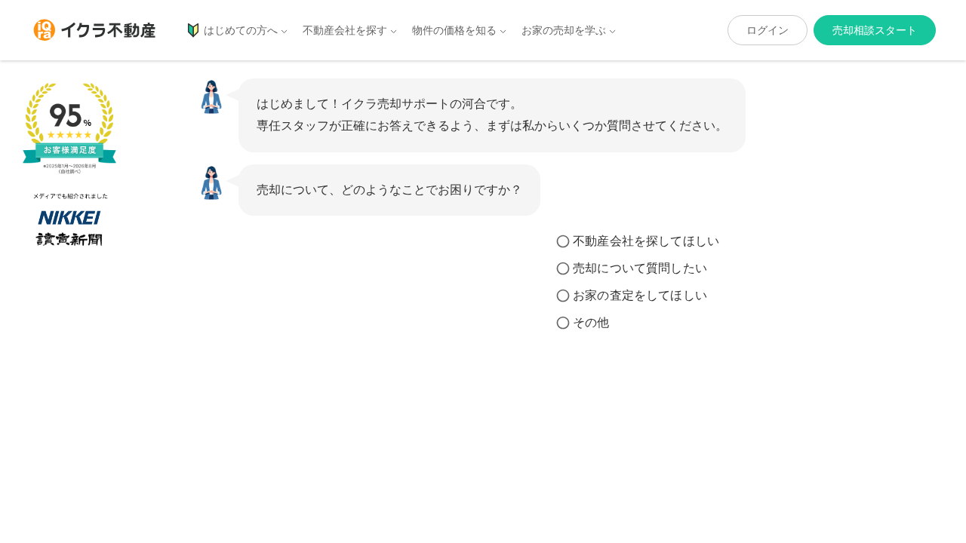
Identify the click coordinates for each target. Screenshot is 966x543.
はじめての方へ (241, 30)
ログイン (767, 30)
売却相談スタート (874, 30)
